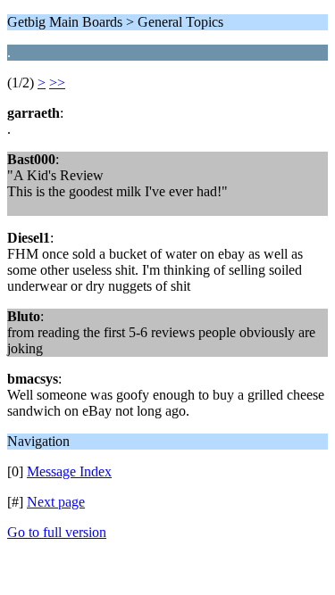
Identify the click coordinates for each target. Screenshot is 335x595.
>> (57, 82)
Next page (56, 501)
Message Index (69, 471)
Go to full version (56, 532)
